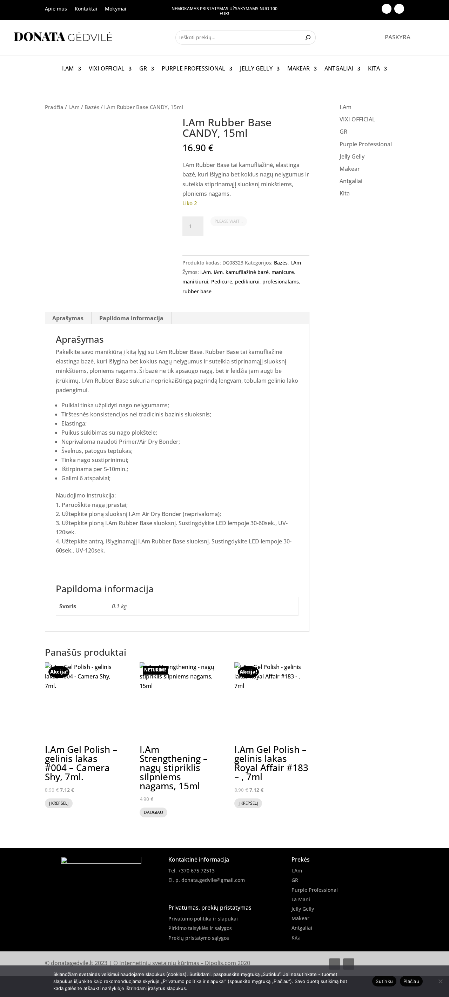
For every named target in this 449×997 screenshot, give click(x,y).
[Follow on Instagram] (399, 9)
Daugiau (153, 812)
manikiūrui (195, 281)
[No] (440, 981)
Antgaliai (338, 68)
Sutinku (384, 981)
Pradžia (54, 107)
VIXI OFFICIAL (107, 68)
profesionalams (280, 281)
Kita (374, 68)
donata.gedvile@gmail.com (213, 880)
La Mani (300, 899)
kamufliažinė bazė (247, 272)
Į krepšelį (58, 803)
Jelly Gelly (256, 68)
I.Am (68, 68)
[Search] (309, 38)
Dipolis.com (220, 963)
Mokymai (115, 9)
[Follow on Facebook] (386, 9)
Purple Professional (193, 68)
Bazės (92, 107)
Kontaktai (86, 9)
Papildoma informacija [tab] (131, 318)
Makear (298, 68)
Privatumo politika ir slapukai (203, 918)
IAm (218, 272)
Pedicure (221, 281)
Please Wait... (229, 221)
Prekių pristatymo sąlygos (198, 938)
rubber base (197, 291)
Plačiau (411, 981)
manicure (283, 272)
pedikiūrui (247, 281)
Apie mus (56, 9)
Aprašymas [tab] (67, 318)
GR (143, 68)
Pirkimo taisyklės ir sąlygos (200, 928)
